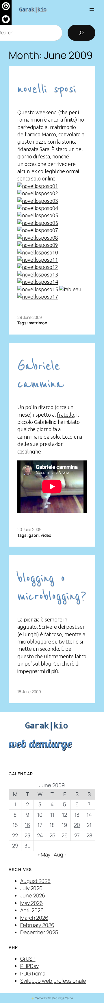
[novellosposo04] (37, 208)
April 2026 (32, 910)
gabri (34, 535)
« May (44, 854)
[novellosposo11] (37, 260)
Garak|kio (33, 9)
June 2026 (32, 895)
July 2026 (31, 888)
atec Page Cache (62, 998)
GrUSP (28, 958)
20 (77, 824)
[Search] (81, 33)
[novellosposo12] (37, 267)
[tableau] (70, 289)
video (46, 535)
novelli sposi (46, 89)
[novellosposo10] (37, 252)
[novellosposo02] (37, 193)
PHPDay (29, 965)
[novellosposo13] (37, 274)
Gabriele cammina (40, 375)
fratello (65, 415)
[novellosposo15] (37, 289)
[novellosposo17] (37, 296)
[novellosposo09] (37, 245)
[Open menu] (91, 9)
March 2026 (34, 917)
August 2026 (35, 880)
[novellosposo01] (37, 186)
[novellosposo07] (37, 230)
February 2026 (37, 924)
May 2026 (31, 902)
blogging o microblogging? (51, 587)
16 (27, 824)
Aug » (60, 854)
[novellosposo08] (37, 238)
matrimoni (38, 323)
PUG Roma (32, 973)
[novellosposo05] (37, 215)
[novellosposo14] (37, 282)
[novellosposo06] (37, 223)
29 (15, 845)
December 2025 (39, 932)
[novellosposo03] (37, 201)
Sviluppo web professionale (53, 980)
